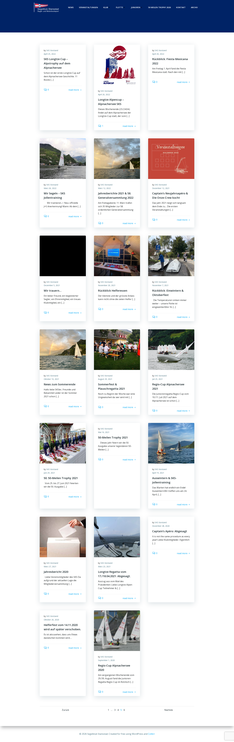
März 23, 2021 (104, 566)
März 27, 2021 (50, 566)
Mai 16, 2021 (103, 432)
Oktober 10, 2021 (51, 379)
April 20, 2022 (104, 94)
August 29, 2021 (105, 379)
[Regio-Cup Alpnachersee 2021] (171, 349)
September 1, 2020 (106, 660)
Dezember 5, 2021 (52, 285)
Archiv (194, 7)
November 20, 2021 (107, 285)
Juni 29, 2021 (49, 472)
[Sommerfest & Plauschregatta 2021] (117, 349)
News (71, 7)
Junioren (135, 7)
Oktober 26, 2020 (51, 619)
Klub (105, 7)
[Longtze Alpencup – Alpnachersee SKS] (117, 64)
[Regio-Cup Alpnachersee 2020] (117, 630)
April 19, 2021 (158, 472)
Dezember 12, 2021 (161, 188)
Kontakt (181, 7)
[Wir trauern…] (63, 255)
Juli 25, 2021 (157, 379)
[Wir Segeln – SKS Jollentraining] (63, 158)
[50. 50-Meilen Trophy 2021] (63, 443)
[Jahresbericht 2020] (63, 536)
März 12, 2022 (104, 188)
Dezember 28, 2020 (161, 526)
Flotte (119, 7)
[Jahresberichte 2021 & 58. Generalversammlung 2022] (117, 158)
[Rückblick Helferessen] (117, 255)
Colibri (151, 733)
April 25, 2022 (50, 54)
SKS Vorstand (52, 50)
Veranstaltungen (88, 7)
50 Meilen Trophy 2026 (159, 7)
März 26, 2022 (50, 188)
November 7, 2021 (160, 285)
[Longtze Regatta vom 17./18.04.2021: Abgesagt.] (117, 536)
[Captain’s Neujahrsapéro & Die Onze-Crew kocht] (171, 158)
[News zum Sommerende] (63, 349)
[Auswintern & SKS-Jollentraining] (171, 443)
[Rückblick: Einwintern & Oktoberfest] (171, 255)
